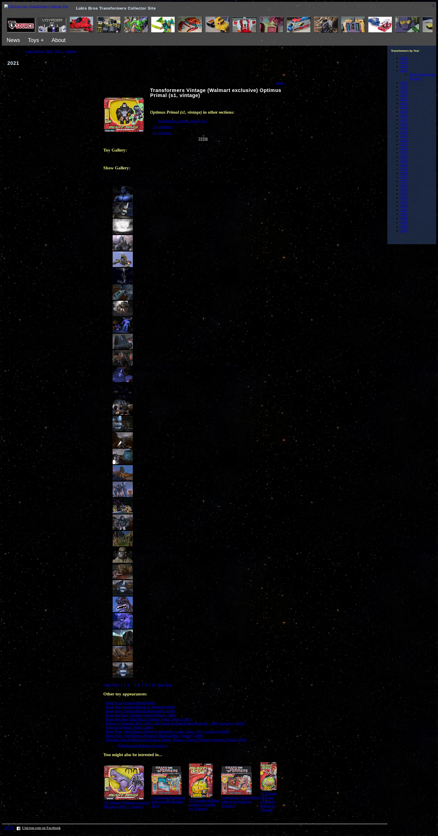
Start (107, 685)
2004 (403, 148)
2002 (403, 157)
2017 (403, 95)
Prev (115, 685)
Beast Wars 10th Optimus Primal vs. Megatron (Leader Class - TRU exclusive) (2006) (168, 732)
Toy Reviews (162, 133)
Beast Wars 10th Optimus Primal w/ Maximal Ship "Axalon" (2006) (155, 736)
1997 (403, 177)
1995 (403, 185)
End (169, 685)
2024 (403, 58)
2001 (403, 161)
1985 (403, 226)
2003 (403, 153)
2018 (403, 91)
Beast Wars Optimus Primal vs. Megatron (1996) (141, 707)
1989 (403, 210)
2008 (403, 132)
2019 (403, 87)
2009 (403, 128)
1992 (403, 198)
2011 (403, 120)
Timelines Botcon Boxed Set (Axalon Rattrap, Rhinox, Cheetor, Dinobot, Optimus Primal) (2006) (176, 740)
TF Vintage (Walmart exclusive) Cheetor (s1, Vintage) (204, 805)
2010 (403, 124)
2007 (403, 136)
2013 (403, 111)
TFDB (203, 139)
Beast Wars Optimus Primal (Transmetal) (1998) (140, 711)
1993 (403, 194)
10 (154, 685)
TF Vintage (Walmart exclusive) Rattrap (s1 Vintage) (268, 801)
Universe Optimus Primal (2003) (129, 727)
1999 (403, 169)
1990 (403, 206)
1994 (403, 189)
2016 (403, 99)
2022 (403, 66)
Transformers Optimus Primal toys (182, 121)
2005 (403, 144)
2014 (403, 107)
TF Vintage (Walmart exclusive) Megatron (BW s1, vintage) (127, 805)
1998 (403, 173)
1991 (403, 202)
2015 (403, 103)
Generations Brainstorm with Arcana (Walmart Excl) (168, 802)
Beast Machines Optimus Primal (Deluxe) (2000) (141, 715)
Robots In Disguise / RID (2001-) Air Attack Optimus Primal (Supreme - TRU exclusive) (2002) (175, 723)
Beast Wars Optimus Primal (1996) (131, 703)
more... (281, 83)
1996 (403, 181)
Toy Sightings (162, 127)
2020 (403, 83)
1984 (403, 231)
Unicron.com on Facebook (41, 828)
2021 (403, 70)
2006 (403, 140)
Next (160, 685)
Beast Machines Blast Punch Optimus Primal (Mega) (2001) (149, 719)
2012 (403, 116)
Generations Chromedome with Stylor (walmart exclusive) (240, 802)
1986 (403, 222)
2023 (403, 62)
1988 (403, 218)
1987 (403, 214)
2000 (403, 165)
